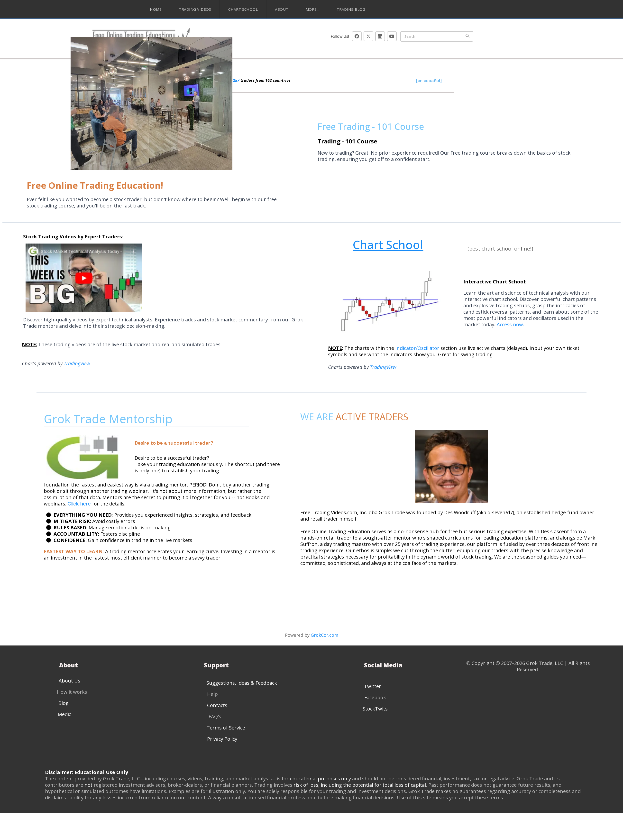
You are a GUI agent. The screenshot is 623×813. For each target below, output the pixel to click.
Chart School (243, 9)
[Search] (467, 36)
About (281, 9)
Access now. (510, 324)
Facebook (375, 697)
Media (65, 714)
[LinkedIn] (380, 36)
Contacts (217, 705)
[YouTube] (392, 36)
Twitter (372, 686)
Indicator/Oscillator (417, 348)
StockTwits (375, 708)
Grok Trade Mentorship (109, 419)
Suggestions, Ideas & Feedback (241, 683)
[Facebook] (357, 36)
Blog (63, 703)
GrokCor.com (324, 635)
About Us (69, 680)
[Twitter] (368, 36)
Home (156, 9)
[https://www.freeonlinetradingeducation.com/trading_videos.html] (164, 277)
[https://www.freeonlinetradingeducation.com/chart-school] (387, 304)
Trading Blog (351, 9)
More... (313, 9)
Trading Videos (195, 9)
